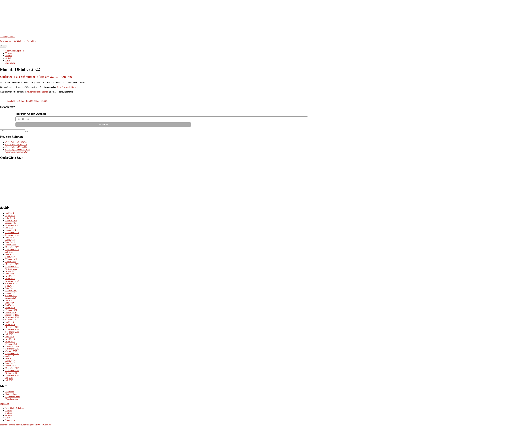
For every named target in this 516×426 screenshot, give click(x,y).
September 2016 (12, 375)
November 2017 (12, 349)
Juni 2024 (9, 237)
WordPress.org (11, 399)
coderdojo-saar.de (7, 37)
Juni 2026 (9, 213)
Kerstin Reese (12, 101)
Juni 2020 (9, 303)
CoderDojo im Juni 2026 (15, 142)
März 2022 (10, 278)
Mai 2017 (9, 358)
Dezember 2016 (12, 368)
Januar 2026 (10, 223)
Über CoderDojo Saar (14, 51)
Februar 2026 (11, 220)
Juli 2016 (9, 378)
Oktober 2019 (11, 320)
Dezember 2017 (12, 346)
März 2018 (10, 341)
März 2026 (10, 218)
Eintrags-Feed (11, 394)
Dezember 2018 (12, 327)
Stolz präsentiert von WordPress (38, 425)
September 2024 (12, 235)
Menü (3, 46)
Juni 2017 (9, 356)
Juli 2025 (9, 228)
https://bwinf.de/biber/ (66, 87)
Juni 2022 (9, 274)
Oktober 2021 (11, 283)
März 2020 (10, 307)
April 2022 (10, 276)
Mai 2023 (9, 254)
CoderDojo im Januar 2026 (16, 152)
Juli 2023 (9, 252)
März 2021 (10, 288)
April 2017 (10, 361)
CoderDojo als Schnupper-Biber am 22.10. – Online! (36, 76)
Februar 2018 (11, 344)
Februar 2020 (11, 310)
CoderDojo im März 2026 (16, 147)
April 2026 (10, 215)
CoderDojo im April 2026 (16, 144)
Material (8, 55)
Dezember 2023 (12, 247)
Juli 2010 (9, 380)
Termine (8, 53)
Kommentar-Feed (12, 396)
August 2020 (10, 298)
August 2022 (10, 271)
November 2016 (12, 370)
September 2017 (12, 353)
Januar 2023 (10, 261)
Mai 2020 (9, 305)
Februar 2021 (11, 291)
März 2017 (10, 363)
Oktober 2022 (11, 269)
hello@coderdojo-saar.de (37, 92)
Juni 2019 (9, 322)
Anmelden (9, 391)
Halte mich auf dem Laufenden (30, 114)
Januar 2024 (10, 245)
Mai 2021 (9, 286)
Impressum (10, 63)
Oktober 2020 (11, 295)
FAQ (7, 60)
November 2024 (12, 232)
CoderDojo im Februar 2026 (17, 149)
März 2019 (10, 324)
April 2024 (10, 240)
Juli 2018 (9, 334)
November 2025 (12, 225)
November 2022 (12, 266)
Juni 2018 (9, 337)
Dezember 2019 (12, 315)
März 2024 (10, 242)
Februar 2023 (11, 259)
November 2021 (12, 281)
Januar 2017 (10, 366)
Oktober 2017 (11, 351)
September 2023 (12, 249)
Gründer (8, 58)
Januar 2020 (10, 312)
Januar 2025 (10, 230)
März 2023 (10, 257)
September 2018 (12, 332)
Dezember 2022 (12, 264)
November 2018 (12, 329)
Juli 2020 (9, 300)
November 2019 (12, 317)
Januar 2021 (10, 293)
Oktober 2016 (11, 373)
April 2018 (10, 339)
